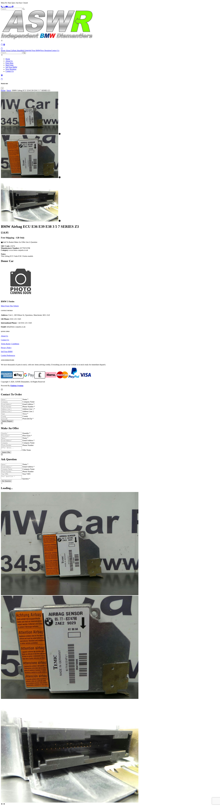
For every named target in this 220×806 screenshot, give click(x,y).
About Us (9, 50)
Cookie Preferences (8, 355)
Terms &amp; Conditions (10, 344)
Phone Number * (29, 407)
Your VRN (26, 474)
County (25, 416)
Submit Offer (6, 452)
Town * (25, 414)
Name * (25, 399)
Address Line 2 (28, 411)
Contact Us (55, 50)
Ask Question (6, 481)
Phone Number (28, 445)
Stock (9, 90)
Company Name (28, 402)
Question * (26, 479)
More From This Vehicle (10, 306)
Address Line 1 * (28, 409)
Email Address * (28, 404)
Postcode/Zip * (28, 419)
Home (3, 50)
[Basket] (2, 48)
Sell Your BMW (34, 50)
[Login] (4, 45)
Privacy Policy (6, 348)
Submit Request (7, 421)
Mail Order (25, 50)
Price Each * (27, 436)
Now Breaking (45, 50)
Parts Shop (17, 50)
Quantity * (26, 433)
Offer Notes (26, 450)
